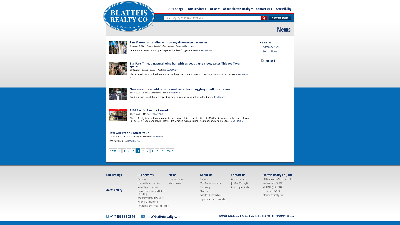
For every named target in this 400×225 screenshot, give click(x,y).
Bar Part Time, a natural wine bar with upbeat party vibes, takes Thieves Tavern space (186, 65)
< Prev (113, 150)
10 (162, 150)
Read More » (205, 50)
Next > (170, 150)
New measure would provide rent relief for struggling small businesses (180, 89)
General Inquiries (239, 179)
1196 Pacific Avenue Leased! (149, 110)
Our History (205, 187)
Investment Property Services (151, 198)
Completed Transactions (211, 195)
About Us (206, 174)
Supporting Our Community (212, 199)
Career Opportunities (240, 187)
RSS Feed (270, 61)
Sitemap (290, 216)
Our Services (196, 9)
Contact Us (263, 9)
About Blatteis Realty (236, 9)
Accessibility (283, 9)
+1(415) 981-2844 (122, 216)
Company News (156, 113)
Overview (142, 179)
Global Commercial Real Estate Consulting (151, 192)
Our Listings (175, 9)
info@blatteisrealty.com (272, 195)
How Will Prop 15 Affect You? (129, 133)
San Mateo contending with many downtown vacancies (169, 42)
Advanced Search (280, 17)
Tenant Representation (148, 187)
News (213, 9)
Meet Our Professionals (210, 183)
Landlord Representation (149, 183)
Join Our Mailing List (240, 183)
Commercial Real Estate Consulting (153, 206)
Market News (189, 46)
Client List (204, 191)
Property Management (148, 202)
